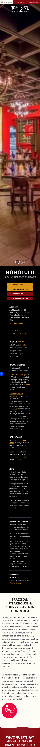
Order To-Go (18, 294)
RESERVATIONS (33, 2)
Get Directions (16, 323)
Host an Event (18, 289)
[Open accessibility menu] (1, 374)
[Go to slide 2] (23, 262)
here (28, 384)
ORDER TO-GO (20, 2)
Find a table (18, 285)
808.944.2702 (21, 333)
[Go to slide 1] (17, 262)
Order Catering (18, 298)
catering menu (19, 457)
